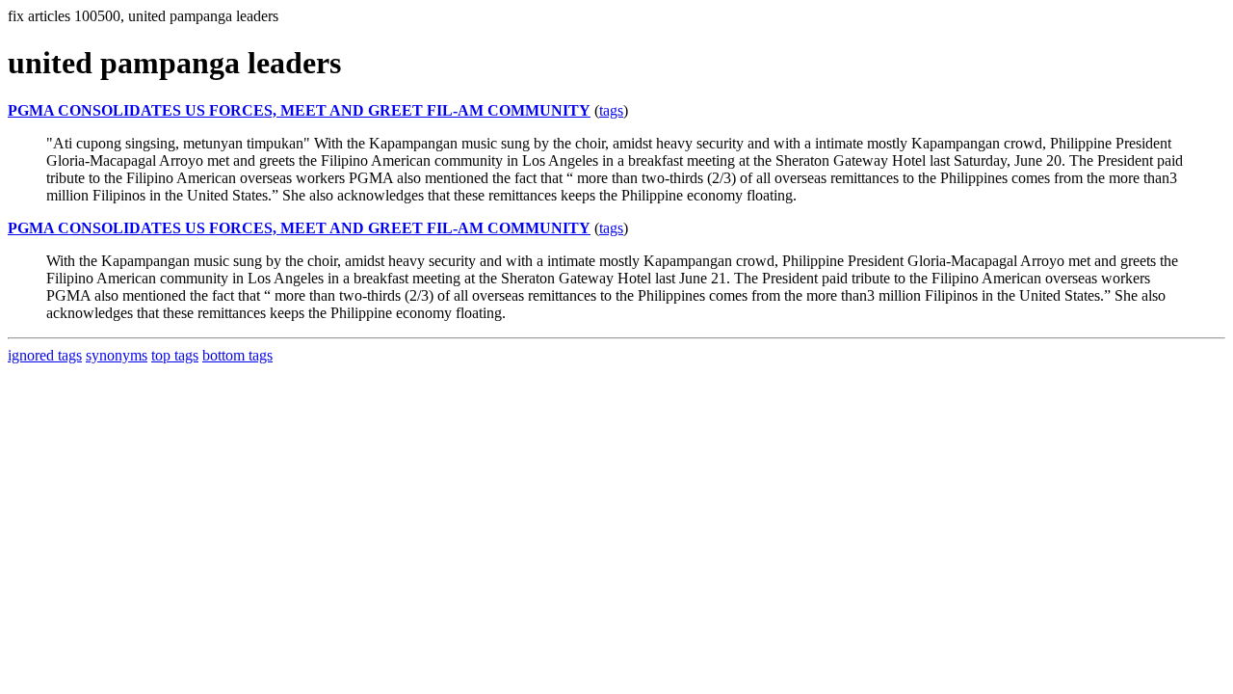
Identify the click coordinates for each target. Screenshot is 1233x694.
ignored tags (45, 355)
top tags (174, 355)
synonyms (116, 355)
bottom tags (237, 355)
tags (611, 110)
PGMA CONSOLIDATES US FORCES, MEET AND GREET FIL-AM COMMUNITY (299, 110)
